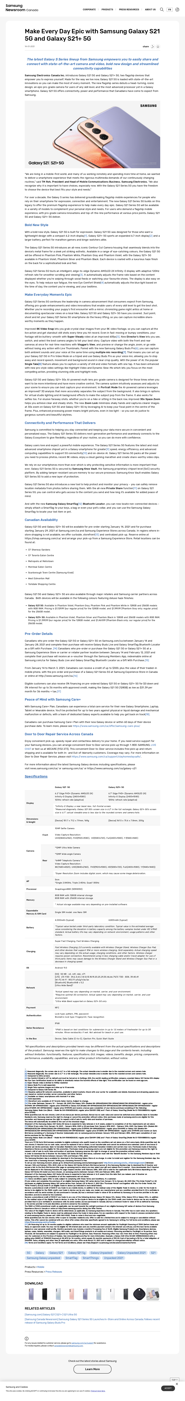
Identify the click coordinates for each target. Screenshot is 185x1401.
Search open (162, 9)
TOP (174, 1380)
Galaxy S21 (56, 1252)
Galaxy (40, 1252)
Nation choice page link (177, 9)
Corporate (89, 9)
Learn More (92, 1369)
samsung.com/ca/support (83, 1343)
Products (107, 9)
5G (28, 1252)
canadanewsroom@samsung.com (68, 1346)
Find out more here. (98, 1391)
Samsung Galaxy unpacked (43, 1258)
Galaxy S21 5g (76, 1252)
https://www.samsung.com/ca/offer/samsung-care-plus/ (106, 726)
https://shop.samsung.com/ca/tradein (40, 1222)
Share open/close (152, 46)
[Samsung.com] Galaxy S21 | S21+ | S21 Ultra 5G (51, 1314)
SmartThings (91, 1258)
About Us (150, 9)
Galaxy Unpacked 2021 (132, 1252)
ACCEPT (168, 1388)
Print (158, 46)
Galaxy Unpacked (101, 1252)
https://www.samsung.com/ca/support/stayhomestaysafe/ (106, 756)
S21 (153, 1252)
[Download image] (31, 1294)
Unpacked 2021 (113, 1258)
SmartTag (71, 1258)
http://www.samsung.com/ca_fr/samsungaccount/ (124, 1163)
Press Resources (129, 9)
